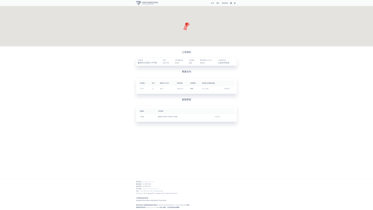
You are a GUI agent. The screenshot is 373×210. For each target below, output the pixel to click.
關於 (218, 3)
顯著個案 (225, 3)
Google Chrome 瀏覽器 (153, 207)
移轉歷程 (227, 89)
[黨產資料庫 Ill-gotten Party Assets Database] (147, 3)
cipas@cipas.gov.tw (149, 182)
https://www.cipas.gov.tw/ (151, 189)
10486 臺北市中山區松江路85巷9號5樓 (151, 191)
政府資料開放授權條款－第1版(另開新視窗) (173, 205)
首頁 (212, 3)
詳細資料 (217, 117)
